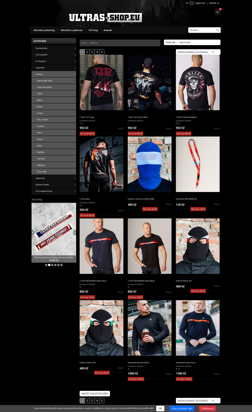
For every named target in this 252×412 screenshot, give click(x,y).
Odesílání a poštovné (72, 30)
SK (187, 3)
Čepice (40, 139)
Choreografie (41, 54)
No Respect (41, 61)
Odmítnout (208, 408)
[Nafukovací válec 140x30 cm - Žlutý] (58, 265)
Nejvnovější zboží (44, 80)
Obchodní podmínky (44, 30)
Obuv (39, 132)
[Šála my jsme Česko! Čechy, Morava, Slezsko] (54, 232)
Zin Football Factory (44, 191)
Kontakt (108, 30)
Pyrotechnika (41, 48)
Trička (39, 93)
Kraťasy (40, 126)
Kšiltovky (41, 165)
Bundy (40, 106)
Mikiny (40, 100)
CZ (191, 3)
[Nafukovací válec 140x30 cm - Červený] (61, 265)
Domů (84, 42)
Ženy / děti (41, 171)
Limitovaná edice (44, 87)
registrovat (200, 3)
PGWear (39, 74)
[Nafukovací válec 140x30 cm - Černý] (52, 265)
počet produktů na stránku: (193, 52)
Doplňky (40, 152)
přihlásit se (214, 3)
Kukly (39, 145)
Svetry (40, 113)
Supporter (40, 67)
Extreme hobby (42, 184)
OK (160, 408)
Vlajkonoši (40, 178)
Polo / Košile (42, 119)
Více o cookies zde (182, 408)
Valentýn (41, 158)
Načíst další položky (95, 393)
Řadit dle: (171, 42)
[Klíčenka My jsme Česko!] (46, 265)
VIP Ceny (93, 30)
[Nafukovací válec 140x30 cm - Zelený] (55, 265)
